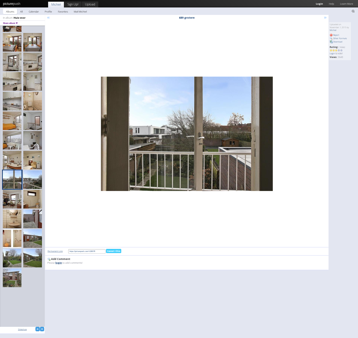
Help (331, 3)
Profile (48, 11)
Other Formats (340, 38)
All (21, 11)
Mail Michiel (80, 11)
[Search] (353, 11)
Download (337, 41)
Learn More (346, 3)
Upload (90, 4)
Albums (10, 11)
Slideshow (22, 329)
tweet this (113, 251)
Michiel (56, 4)
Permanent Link (55, 251)
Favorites (63, 11)
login (58, 262)
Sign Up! (72, 4)
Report (336, 35)
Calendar (34, 11)
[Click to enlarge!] (187, 134)
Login (319, 3)
